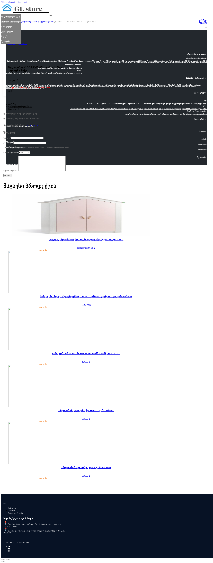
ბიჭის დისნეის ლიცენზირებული (173, 104)
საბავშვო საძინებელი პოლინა (121, 86)
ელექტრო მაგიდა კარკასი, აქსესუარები (20, 73)
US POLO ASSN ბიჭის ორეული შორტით (148, 104)
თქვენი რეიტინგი (11, 152)
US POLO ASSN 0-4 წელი (96, 104)
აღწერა (12, 104)
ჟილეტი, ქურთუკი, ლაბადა (134, 114)
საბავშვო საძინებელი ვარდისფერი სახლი (53, 86)
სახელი (7, 138)
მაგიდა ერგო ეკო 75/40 (164, 61)
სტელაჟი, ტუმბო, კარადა (68, 73)
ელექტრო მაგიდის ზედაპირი (44, 73)
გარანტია (12, 510)
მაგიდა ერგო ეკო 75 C (117, 61)
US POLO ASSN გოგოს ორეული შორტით (102, 109)
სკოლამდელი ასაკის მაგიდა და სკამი (193, 62)
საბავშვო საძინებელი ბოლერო (17, 85)
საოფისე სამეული (75, 68)
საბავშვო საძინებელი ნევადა (79, 85)
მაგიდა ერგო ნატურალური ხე (104, 62)
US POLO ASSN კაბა (154, 109)
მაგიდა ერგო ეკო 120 (148, 61)
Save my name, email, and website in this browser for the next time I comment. (37, 148)
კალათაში (43, 250)
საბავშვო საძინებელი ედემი (120, 85)
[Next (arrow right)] (4, 561)
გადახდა (203, 23)
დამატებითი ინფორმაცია (20, 106)
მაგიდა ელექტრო (22, 21)
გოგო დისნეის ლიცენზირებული (172, 109)
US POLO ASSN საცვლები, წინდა (195, 104)
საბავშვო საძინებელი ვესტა (59, 85)
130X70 (28, 125)
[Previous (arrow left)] (2, 561)
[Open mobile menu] (206, 27)
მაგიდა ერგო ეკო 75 (86, 61)
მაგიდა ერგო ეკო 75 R (102, 61)
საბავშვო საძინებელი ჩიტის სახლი (183, 85)
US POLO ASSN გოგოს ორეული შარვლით (132, 109)
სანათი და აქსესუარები (172, 62)
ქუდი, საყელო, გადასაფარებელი (181, 114)
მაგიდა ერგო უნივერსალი (70, 61)
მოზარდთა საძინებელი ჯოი (141, 86)
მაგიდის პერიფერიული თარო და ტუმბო (148, 62)
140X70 (35, 125)
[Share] (4, 559)
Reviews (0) (13, 109)
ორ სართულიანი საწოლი (181, 86)
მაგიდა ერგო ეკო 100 (133, 61)
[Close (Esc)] (2, 559)
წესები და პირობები (16, 513)
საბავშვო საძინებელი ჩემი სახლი (79, 86)
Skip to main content (9, 2)
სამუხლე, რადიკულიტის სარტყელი (156, 114)
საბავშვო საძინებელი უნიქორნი (160, 85)
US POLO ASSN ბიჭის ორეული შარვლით (119, 104)
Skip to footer (23, 2)
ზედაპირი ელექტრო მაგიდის (41, 21)
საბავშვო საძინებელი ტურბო (101, 86)
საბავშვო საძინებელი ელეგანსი (39, 85)
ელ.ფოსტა (8, 143)
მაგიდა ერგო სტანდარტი (124, 62)
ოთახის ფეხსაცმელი (200, 114)
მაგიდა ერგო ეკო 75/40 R (182, 61)
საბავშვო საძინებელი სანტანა (99, 85)
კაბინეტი (203, 20)
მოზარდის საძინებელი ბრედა (161, 86)
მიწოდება (12, 508)
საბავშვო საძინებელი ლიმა (139, 85)
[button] (106, 55)
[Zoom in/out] (9, 559)
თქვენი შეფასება (10, 170)
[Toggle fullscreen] (7, 559)
